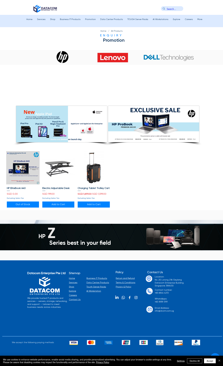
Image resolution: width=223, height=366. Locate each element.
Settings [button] (181, 360)
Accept (210, 360)
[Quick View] (23, 168)
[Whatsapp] (123, 297)
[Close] (219, 361)
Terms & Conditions (125, 283)
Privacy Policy (102, 362)
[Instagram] (136, 297)
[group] (111, 179)
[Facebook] (130, 297)
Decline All (195, 360)
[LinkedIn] (117, 297)
